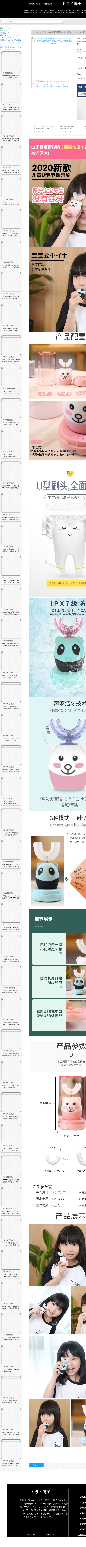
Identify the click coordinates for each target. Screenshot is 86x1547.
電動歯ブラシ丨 (34, 4)
